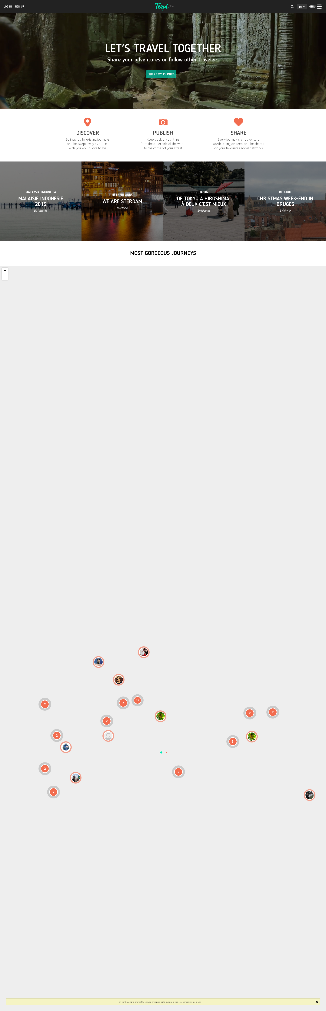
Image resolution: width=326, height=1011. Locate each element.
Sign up (19, 6)
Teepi (163, 6)
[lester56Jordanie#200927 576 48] (160, 716)
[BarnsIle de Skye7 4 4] (118, 679)
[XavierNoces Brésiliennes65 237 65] (75, 777)
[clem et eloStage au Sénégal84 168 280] (108, 736)
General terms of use (192, 1001)
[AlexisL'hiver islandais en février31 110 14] (98, 662)
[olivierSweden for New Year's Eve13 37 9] (143, 652)
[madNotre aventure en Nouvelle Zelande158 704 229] (309, 795)
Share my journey (161, 74)
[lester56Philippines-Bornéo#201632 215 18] (252, 736)
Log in (8, 6)
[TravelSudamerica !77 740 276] (66, 747)
